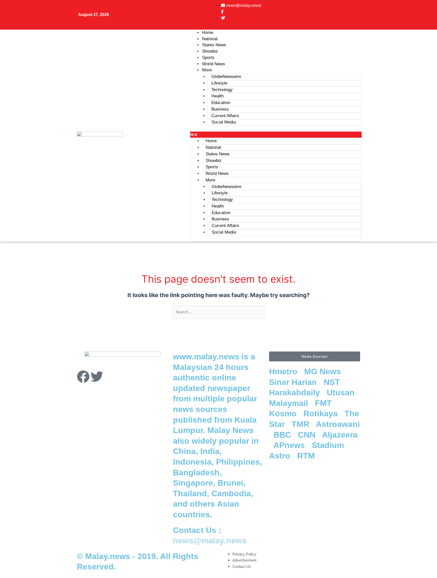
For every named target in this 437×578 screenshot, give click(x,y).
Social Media (223, 122)
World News (213, 63)
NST (333, 382)
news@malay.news (210, 540)
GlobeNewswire (226, 76)
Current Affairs (225, 115)
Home (211, 140)
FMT (324, 403)
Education (220, 102)
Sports (212, 166)
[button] (276, 135)
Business (220, 109)
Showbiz (214, 160)
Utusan (342, 392)
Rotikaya (321, 413)
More (207, 70)
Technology (222, 89)
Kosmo (284, 413)
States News (218, 154)
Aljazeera (340, 434)
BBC (283, 434)
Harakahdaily (295, 392)
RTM (307, 455)
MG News (323, 371)
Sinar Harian (294, 382)
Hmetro (284, 371)
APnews (290, 445)
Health (217, 96)
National (213, 147)
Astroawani (338, 424)
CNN (308, 434)
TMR (302, 424)
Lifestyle (219, 83)
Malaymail (289, 403)
